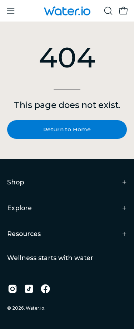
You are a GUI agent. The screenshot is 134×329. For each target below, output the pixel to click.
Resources (24, 234)
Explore (19, 208)
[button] (108, 11)
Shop (15, 182)
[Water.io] (67, 10)
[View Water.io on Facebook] (45, 288)
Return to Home (67, 129)
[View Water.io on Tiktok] (29, 288)
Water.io (35, 308)
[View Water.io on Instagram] (12, 288)
